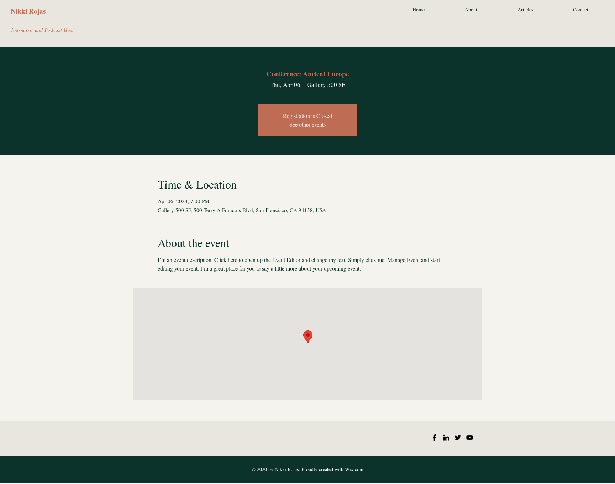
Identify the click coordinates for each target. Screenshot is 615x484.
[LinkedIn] (446, 437)
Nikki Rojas (28, 11)
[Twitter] (458, 437)
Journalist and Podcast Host (42, 29)
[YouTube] (470, 437)
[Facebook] (434, 437)
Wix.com (354, 469)
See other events (307, 124)
